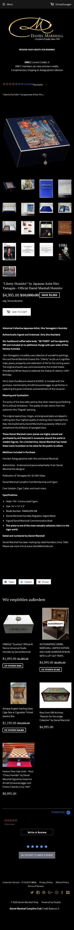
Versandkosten (15, 301)
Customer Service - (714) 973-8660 (19, 882)
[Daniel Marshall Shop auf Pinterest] (44, 893)
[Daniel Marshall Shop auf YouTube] (68, 893)
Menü (10, 4)
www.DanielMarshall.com (40, 546)
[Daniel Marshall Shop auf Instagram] (56, 893)
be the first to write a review (37, 855)
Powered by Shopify (51, 902)
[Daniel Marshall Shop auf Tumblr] (62, 893)
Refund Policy (62, 882)
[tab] (37, 832)
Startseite (38, 84)
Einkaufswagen (63, 4)
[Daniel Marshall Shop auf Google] (50, 893)
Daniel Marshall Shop (28, 902)
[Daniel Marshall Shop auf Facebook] (38, 893)
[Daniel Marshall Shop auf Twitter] (32, 893)
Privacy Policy (46, 882)
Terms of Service (36, 886)
